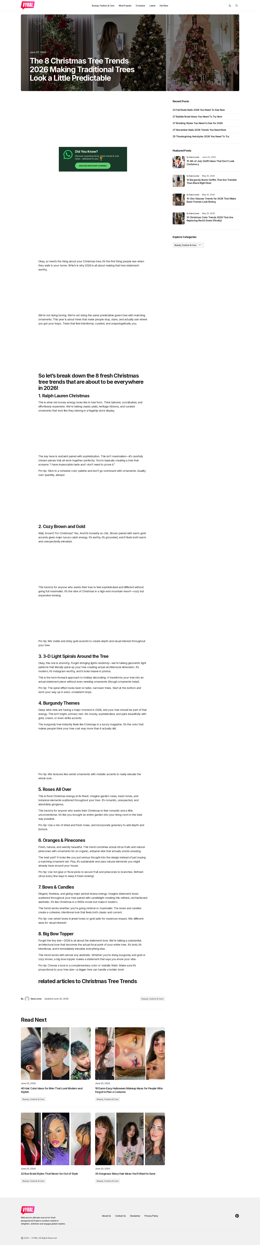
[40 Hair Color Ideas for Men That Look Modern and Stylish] (56, 1053)
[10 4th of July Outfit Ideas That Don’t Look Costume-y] (179, 162)
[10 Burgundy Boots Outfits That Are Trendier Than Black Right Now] (179, 181)
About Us (106, 1215)
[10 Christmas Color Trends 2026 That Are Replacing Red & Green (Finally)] (179, 218)
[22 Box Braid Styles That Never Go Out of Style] (56, 1139)
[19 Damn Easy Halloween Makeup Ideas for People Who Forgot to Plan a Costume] (130, 1053)
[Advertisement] (93, 123)
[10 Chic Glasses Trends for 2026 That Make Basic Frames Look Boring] (179, 200)
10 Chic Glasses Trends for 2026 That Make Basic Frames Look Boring (211, 200)
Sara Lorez (194, 157)
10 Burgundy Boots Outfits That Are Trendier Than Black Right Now (212, 181)
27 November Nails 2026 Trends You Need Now (199, 129)
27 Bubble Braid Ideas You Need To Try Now (197, 116)
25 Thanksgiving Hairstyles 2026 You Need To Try (201, 136)
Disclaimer (135, 1215)
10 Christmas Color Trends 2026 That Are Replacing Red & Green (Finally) (210, 219)
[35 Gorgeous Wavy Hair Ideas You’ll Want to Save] (130, 1139)
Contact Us (120, 1215)
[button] (230, 5)
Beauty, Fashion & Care (152, 998)
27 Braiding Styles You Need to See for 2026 (198, 123)
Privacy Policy (151, 1215)
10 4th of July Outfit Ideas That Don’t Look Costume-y (210, 163)
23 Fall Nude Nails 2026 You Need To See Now (199, 109)
